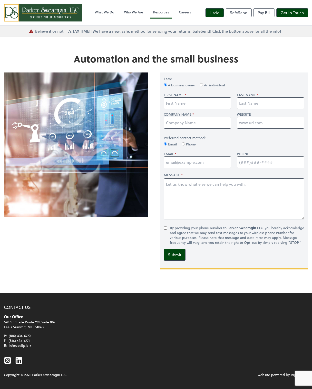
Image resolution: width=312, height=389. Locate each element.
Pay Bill (264, 12)
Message (172, 174)
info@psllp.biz (20, 345)
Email (172, 144)
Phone (190, 144)
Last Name (246, 94)
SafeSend (238, 12)
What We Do (104, 12)
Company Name (177, 114)
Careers (185, 12)
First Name (174, 94)
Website (244, 114)
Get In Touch (292, 12)
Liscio (215, 12)
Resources (161, 12)
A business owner (181, 85)
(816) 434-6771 (19, 340)
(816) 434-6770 (20, 335)
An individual (214, 85)
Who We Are (133, 12)
